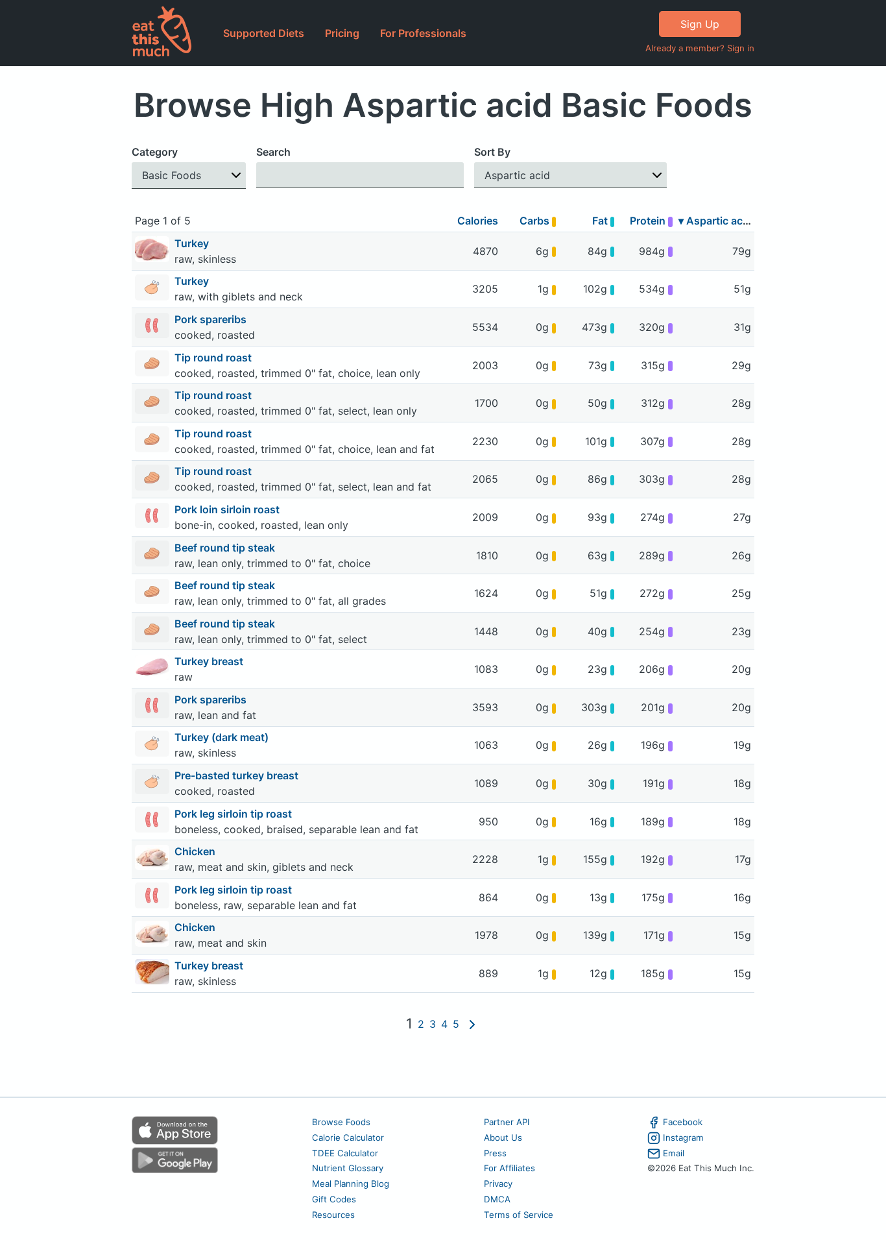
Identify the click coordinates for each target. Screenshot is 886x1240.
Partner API (507, 1122)
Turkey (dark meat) (222, 737)
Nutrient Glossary (347, 1168)
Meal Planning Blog (350, 1183)
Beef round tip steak (226, 547)
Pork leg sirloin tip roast (234, 813)
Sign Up (699, 24)
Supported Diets (263, 33)
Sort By (492, 151)
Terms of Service (518, 1215)
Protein (649, 220)
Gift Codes (334, 1199)
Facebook (682, 1122)
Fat (601, 220)
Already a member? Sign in (699, 48)
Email (673, 1153)
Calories (477, 220)
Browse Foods (341, 1122)
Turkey (192, 243)
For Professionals (423, 33)
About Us (503, 1137)
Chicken (196, 851)
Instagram (683, 1137)
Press (495, 1153)
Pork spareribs (211, 319)
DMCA (497, 1199)
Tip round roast (214, 357)
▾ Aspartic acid (715, 220)
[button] (189, 175)
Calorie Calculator (348, 1137)
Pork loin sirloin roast (228, 509)
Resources (333, 1215)
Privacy (498, 1183)
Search (273, 151)
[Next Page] (472, 1023)
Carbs (536, 220)
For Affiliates (509, 1168)
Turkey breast (210, 661)
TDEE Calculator (345, 1153)
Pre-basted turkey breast (237, 775)
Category (155, 151)
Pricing (342, 33)
